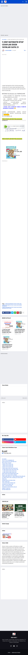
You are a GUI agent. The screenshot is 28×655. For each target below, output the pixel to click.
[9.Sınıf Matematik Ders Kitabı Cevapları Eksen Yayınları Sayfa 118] (20, 324)
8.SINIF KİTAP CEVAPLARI (7, 466)
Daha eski (25, 398)
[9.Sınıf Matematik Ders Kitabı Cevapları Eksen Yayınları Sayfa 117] (7, 339)
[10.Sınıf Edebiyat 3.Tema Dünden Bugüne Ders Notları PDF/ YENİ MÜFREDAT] (7, 508)
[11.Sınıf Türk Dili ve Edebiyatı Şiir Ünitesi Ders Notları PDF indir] (20, 508)
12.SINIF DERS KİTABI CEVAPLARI (9, 472)
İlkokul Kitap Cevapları (6, 462)
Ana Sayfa (4, 39)
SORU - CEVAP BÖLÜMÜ (7, 485)
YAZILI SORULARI (5, 481)
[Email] (20, 313)
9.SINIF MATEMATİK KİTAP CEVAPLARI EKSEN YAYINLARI (12, 305)
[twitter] (20, 442)
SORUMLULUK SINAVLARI (7, 484)
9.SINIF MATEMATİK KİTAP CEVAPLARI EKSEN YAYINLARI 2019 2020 (12, 308)
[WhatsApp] (15, 313)
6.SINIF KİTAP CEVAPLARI (7, 464)
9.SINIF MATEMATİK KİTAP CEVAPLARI (15, 39)
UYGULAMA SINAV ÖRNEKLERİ (8, 482)
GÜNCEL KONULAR (6, 488)
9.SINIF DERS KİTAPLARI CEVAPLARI (10, 468)
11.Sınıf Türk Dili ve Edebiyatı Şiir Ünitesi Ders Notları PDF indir (19, 514)
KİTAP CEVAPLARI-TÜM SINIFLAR (9, 461)
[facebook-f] (8, 439)
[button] (2, 2)
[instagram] (8, 442)
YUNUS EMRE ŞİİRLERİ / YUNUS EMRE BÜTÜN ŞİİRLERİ (13, 476)
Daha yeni (3, 398)
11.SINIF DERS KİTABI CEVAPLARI (9, 470)
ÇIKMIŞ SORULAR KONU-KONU (8, 480)
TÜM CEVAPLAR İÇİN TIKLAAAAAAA (12, 119)
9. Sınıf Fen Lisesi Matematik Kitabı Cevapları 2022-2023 (6, 331)
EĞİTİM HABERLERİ (6, 489)
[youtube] (20, 439)
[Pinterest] (18, 313)
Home (9, 652)
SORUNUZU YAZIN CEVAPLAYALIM (9, 486)
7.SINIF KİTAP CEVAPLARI (7, 465)
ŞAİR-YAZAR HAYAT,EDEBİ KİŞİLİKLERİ (10, 473)
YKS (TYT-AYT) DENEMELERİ (8, 460)
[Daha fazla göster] (23, 313)
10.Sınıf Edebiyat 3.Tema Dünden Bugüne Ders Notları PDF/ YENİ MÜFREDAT (7, 515)
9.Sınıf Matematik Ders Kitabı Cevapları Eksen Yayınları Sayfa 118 (20, 331)
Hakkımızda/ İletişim (16, 652)
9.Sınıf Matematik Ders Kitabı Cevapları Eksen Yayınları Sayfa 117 (7, 346)
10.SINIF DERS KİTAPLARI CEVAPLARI (10, 469)
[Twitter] (12, 313)
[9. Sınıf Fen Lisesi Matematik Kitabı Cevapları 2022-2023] (7, 324)
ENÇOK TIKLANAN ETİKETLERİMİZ (9, 474)
